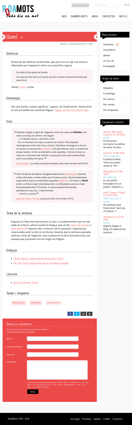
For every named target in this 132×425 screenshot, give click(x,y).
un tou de (108, 60)
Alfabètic (108, 88)
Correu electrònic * (14, 346)
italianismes (53, 302)
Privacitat (86, 419)
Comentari (11, 361)
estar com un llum (80, 225)
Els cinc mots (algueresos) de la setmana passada (41, 263)
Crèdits (106, 419)
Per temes (109, 104)
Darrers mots (79, 16)
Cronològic (109, 93)
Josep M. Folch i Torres (27, 198)
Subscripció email (80, 5)
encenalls (46, 148)
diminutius (18, 302)
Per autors (109, 99)
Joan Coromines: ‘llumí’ (25, 282)
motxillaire (109, 49)
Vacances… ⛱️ (111, 44)
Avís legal (75, 419)
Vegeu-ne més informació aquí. (72, 110)
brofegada (109, 66)
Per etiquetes (110, 110)
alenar (106, 55)
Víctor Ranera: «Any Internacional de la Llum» (39, 258)
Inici (64, 16)
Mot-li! (123, 16)
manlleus (36, 302)
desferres (63, 180)
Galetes (97, 419)
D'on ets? (10, 354)
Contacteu (117, 419)
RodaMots (13, 418)
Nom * (9, 338)
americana (70, 173)
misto (22, 87)
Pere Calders (22, 163)
